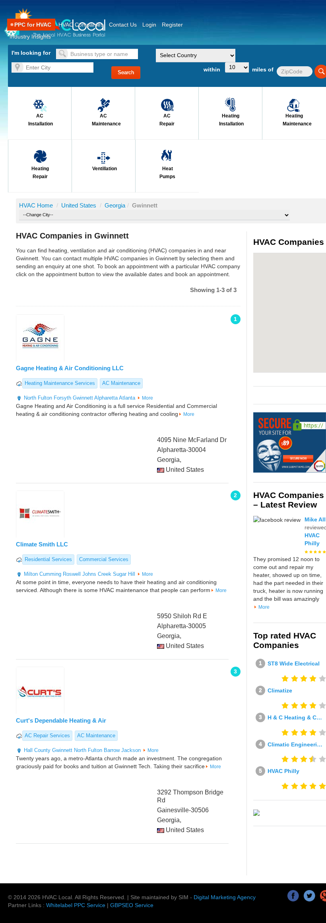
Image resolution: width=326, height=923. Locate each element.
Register (172, 24)
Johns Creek (96, 574)
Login (149, 24)
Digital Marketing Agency (225, 897)
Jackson (131, 750)
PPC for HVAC (32, 24)
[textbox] (97, 54)
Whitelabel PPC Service (75, 905)
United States (79, 205)
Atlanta (127, 398)
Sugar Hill (124, 574)
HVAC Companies (80, 24)
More (147, 398)
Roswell (72, 574)
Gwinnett (83, 398)
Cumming (50, 574)
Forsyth (62, 398)
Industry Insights (30, 36)
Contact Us (123, 24)
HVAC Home (36, 205)
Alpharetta (106, 398)
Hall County (37, 750)
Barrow (112, 750)
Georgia (115, 205)
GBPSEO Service (131, 905)
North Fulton (38, 398)
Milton (31, 574)
